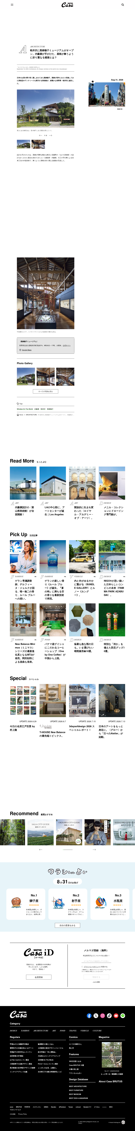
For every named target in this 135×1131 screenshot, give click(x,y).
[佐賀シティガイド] (40, 832)
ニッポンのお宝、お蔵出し (47, 1068)
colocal (78, 1107)
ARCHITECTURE (40, 1030)
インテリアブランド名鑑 (18, 1072)
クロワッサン (37, 1107)
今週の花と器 (74, 1069)
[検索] (123, 5)
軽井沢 (43, 409)
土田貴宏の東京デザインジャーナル (50, 1048)
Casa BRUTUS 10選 (76, 1065)
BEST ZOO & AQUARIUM (78, 1098)
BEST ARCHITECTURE (78, 1086)
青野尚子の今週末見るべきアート (22, 1048)
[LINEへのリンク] (122, 1015)
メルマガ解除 (96, 982)
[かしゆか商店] (97, 832)
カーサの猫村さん (75, 1044)
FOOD (62, 1030)
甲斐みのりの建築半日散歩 (19, 1044)
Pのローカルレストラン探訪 (48, 1064)
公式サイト (67, 345)
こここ (104, 1107)
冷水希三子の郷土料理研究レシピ (50, 1072)
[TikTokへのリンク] (109, 1015)
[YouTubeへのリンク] (116, 1015)
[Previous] (40, 135)
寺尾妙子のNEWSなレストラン (21, 1052)
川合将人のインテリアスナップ (49, 1056)
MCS (110, 1107)
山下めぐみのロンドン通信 (19, 1060)
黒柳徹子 (50, 409)
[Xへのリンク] (95, 1015)
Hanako (53, 1107)
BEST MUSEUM (75, 1094)
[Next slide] (94, 849)
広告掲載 (12, 1114)
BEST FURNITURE (76, 1090)
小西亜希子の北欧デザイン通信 (21, 1064)
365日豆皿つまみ (75, 1061)
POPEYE (27, 1107)
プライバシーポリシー (92, 967)
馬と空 (71, 1048)
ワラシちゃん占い (75, 1073)
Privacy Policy (22, 1114)
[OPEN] (12, 5)
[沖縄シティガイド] (69, 832)
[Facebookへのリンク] (89, 1015)
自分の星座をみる (67, 925)
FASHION (25, 1030)
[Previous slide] (40, 849)
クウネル (97, 1107)
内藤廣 (36, 409)
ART (54, 1030)
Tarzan (70, 1107)
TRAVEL (73, 1030)
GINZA (46, 1107)
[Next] (50, 135)
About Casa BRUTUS (110, 1081)
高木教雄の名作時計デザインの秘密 (22, 1068)
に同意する (96, 967)
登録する (96, 977)
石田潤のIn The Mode (45, 1060)
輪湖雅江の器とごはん (46, 1044)
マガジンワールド (15, 1110)
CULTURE (97, 1030)
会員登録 (39, 977)
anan (11, 1107)
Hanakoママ (87, 1107)
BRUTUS (19, 1107)
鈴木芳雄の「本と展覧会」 (47, 1052)
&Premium (62, 1107)
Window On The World (25, 409)
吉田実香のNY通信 (16, 1056)
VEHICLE (85, 1030)
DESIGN (13, 1030)
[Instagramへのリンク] (102, 1015)
